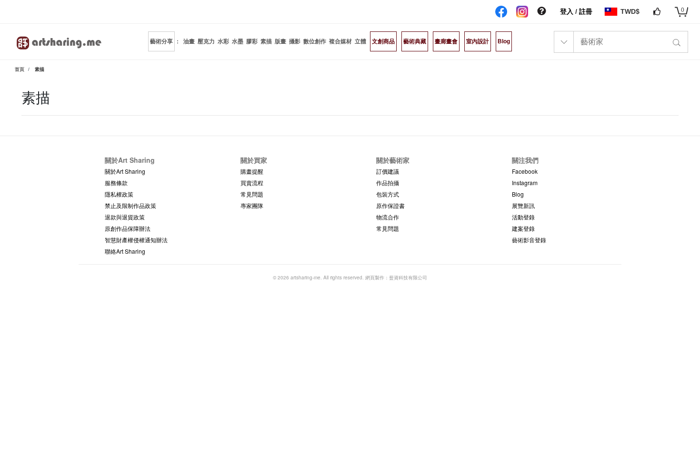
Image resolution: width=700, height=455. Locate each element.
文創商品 (383, 41)
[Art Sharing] (59, 41)
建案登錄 (523, 228)
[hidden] (541, 11)
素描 (266, 41)
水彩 (223, 41)
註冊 (585, 11)
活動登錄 (523, 217)
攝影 (294, 41)
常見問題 (251, 194)
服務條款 (116, 182)
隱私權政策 (119, 194)
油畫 (189, 41)
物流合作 (387, 217)
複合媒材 (340, 41)
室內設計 (477, 41)
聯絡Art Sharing (125, 251)
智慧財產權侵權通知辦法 (136, 240)
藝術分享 (161, 41)
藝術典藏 (415, 41)
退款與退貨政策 (125, 217)
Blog (503, 41)
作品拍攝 (387, 182)
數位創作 (314, 41)
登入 (567, 11)
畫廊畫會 (446, 41)
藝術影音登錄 (529, 240)
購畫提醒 (251, 171)
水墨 (237, 41)
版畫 (280, 41)
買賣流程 (251, 182)
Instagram (525, 182)
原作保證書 (390, 205)
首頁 (19, 69)
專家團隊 (251, 205)
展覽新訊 (523, 205)
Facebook (525, 171)
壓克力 (206, 41)
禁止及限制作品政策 (130, 205)
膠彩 (252, 41)
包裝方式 (387, 194)
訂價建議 (387, 171)
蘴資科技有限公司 (408, 277)
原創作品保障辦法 (127, 228)
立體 (360, 41)
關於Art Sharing (125, 171)
